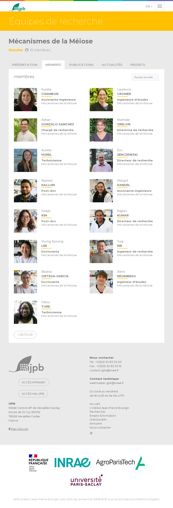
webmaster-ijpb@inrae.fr (107, 383)
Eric (127, 153)
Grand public (98, 419)
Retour (26, 335)
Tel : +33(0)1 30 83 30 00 (106, 361)
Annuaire (96, 423)
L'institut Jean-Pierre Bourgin (109, 407)
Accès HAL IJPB (33, 393)
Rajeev (123, 213)
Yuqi (120, 244)
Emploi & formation (103, 415)
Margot (123, 183)
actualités (112, 65)
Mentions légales (147, 499)
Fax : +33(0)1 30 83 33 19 (105, 366)
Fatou (45, 304)
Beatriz (55, 274)
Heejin (46, 213)
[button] (149, 6)
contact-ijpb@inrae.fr (104, 370)
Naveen (48, 183)
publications (81, 65)
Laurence (124, 92)
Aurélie (49, 92)
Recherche (97, 411)
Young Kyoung (52, 244)
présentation (24, 65)
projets (137, 65)
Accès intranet (34, 382)
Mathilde (123, 122)
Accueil (95, 403)
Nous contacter (100, 427)
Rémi (126, 274)
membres (53, 65)
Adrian (57, 122)
